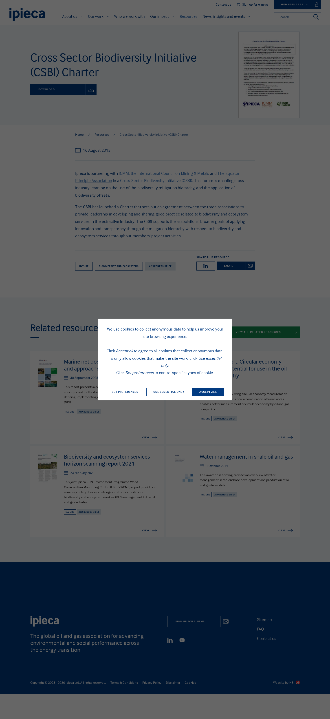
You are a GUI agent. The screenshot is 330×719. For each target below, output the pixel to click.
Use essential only (168, 391)
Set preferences (125, 391)
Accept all (208, 391)
